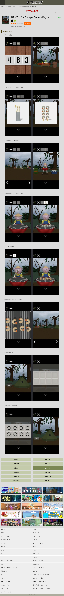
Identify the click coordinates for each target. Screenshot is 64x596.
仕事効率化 (36, 564)
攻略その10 (48, 476)
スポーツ (3, 546)
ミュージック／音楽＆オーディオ (41, 578)
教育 (2, 564)
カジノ (34, 550)
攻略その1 (16, 459)
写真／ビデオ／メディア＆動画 (9, 567)
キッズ (2, 550)
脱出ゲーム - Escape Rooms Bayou (21, 6)
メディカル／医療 (5, 581)
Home (2, 6)
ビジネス (3, 574)
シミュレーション (37, 539)
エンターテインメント (38, 560)
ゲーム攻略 (8, 6)
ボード (2, 553)
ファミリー (36, 546)
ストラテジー (36, 553)
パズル (34, 529)
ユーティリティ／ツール (39, 581)
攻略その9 (16, 476)
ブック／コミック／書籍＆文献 (41, 574)
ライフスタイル (5, 585)
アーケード (36, 533)
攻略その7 (16, 472)
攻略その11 (16, 480)
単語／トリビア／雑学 (6, 560)
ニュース (35, 571)
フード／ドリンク (5, 588)
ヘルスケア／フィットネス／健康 (41, 588)
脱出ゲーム (4, 529)
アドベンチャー (37, 536)
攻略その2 (47, 459)
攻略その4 (47, 463)
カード (2, 557)
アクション (4, 533)
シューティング (5, 536)
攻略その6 (34, 6)
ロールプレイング (5, 539)
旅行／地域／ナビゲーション (40, 585)
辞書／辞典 (4, 571)
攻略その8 (47, 472)
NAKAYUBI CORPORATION (18, 26)
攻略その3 (16, 463)
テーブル (3, 543)
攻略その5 (16, 468)
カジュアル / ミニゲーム (7, 592)
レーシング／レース (38, 543)
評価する (27, 23)
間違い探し (48, 480)
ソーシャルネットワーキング (40, 567)
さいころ (35, 557)
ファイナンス (4, 578)
